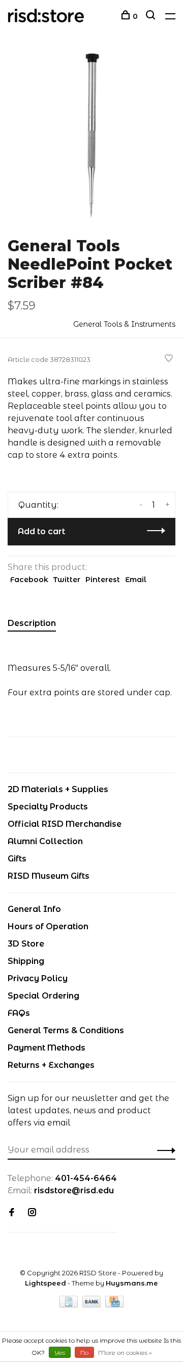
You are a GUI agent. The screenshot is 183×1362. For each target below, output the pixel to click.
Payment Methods (46, 1048)
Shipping (26, 961)
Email (135, 579)
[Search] (152, 16)
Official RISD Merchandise (64, 824)
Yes (59, 1352)
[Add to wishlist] (169, 359)
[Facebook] (12, 1213)
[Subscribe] (163, 1150)
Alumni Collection (45, 841)
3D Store (26, 944)
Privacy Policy (38, 978)
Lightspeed (45, 1283)
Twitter (66, 579)
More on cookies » (125, 1352)
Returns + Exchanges (51, 1065)
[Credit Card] (114, 1304)
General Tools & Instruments (124, 324)
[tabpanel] (91, 135)
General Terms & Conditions (66, 1030)
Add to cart (41, 531)
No (84, 1352)
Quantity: (38, 505)
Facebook (29, 579)
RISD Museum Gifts (48, 876)
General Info (34, 909)
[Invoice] (69, 1304)
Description (32, 623)
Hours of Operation (48, 926)
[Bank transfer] (92, 1304)
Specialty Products (48, 806)
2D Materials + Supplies (58, 789)
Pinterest (102, 579)
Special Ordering (43, 996)
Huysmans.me (132, 1283)
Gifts (17, 858)
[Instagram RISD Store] (32, 1213)
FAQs (19, 1013)
